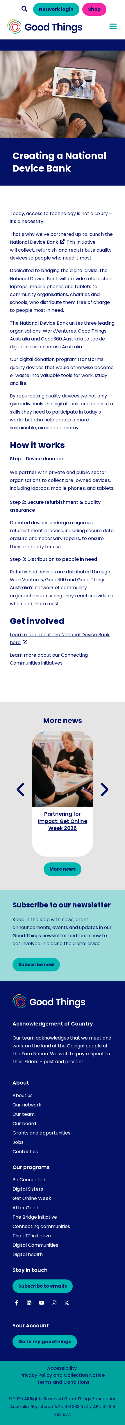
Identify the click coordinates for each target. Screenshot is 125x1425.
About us (22, 1095)
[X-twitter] (66, 1303)
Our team (23, 1114)
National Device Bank (34, 242)
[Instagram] (54, 1303)
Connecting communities (41, 1226)
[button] (24, 9)
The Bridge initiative (34, 1217)
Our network (26, 1104)
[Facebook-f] (16, 1303)
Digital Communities (35, 1245)
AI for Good (25, 1207)
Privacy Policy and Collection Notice (62, 1375)
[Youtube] (42, 1303)
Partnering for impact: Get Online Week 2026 (62, 821)
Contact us (25, 1151)
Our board (24, 1123)
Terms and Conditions (63, 1382)
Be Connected (28, 1179)
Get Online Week (31, 1198)
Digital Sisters (27, 1189)
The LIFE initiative (31, 1235)
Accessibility (62, 1368)
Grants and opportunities (41, 1133)
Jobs (18, 1142)
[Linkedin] (29, 1303)
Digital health (27, 1254)
